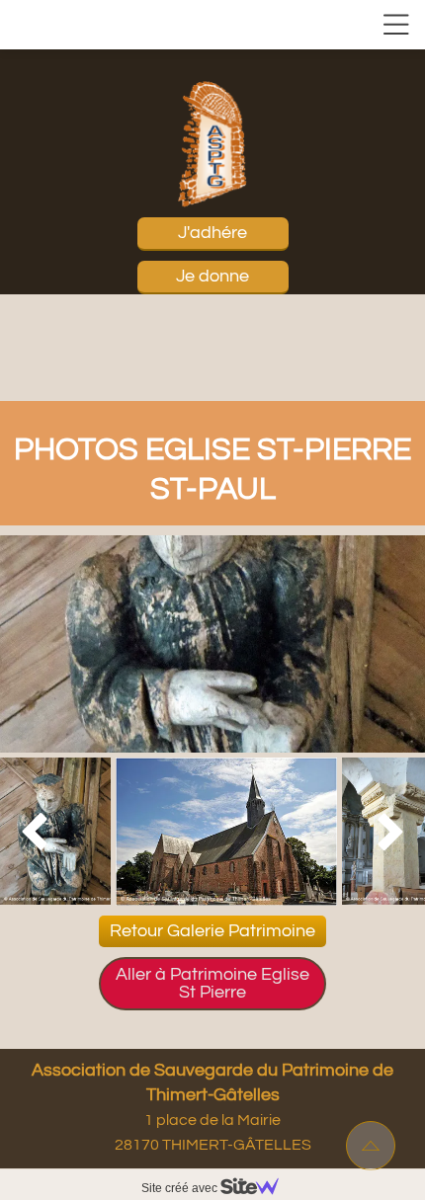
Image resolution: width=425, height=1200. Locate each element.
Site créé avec (180, 1188)
